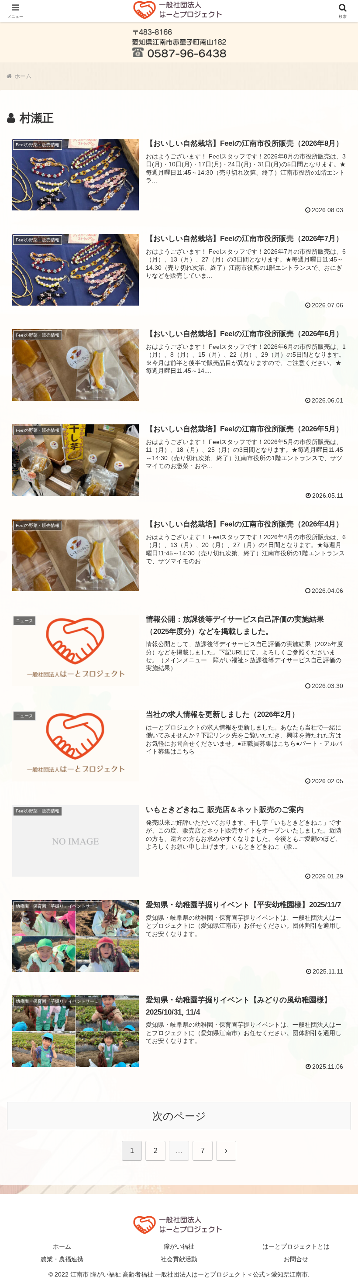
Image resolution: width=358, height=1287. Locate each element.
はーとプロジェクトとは (296, 1246)
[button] (331, 1200)
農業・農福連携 (62, 1259)
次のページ (179, 1116)
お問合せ (296, 1259)
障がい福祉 (179, 1246)
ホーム (62, 1246)
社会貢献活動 (179, 1259)
